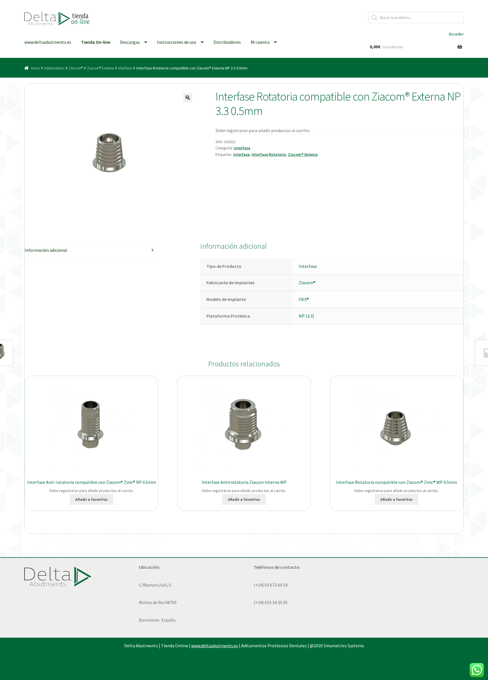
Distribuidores (227, 42)
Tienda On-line (95, 42)
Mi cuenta (260, 42)
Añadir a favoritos (91, 499)
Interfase (125, 68)
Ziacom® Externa (100, 68)
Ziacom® (76, 68)
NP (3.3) (306, 316)
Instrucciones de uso (176, 42)
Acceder (456, 34)
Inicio (35, 68)
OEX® (304, 299)
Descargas (130, 42)
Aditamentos (54, 68)
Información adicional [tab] (46, 250)
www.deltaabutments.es (47, 42)
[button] (187, 97)
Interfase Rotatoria (269, 154)
